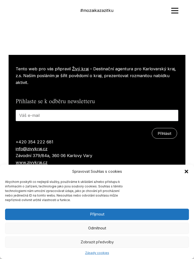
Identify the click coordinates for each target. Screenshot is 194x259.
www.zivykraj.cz (31, 162)
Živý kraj (80, 68)
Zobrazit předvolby (97, 242)
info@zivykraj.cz (31, 148)
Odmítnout (97, 228)
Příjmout (97, 214)
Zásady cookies (97, 253)
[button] (186, 171)
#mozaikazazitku (96, 10)
